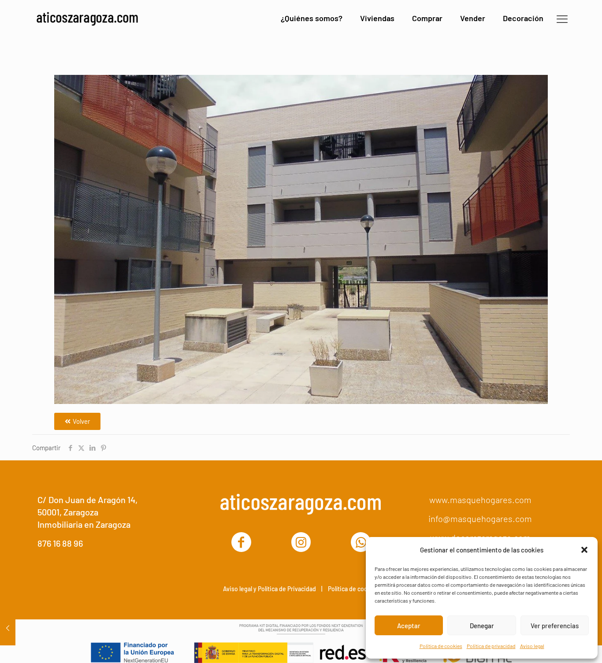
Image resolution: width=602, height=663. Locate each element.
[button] (584, 549)
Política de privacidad (491, 646)
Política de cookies (441, 646)
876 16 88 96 (60, 543)
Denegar (482, 626)
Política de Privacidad (287, 589)
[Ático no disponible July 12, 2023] (7, 627)
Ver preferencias (555, 626)
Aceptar (408, 626)
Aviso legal (532, 646)
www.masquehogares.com (480, 499)
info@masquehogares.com (480, 518)
